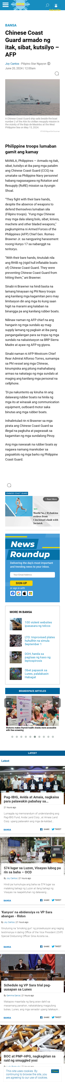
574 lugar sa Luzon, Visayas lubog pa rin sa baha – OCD (32, 870)
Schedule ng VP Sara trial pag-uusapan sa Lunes (27, 987)
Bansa (10, 25)
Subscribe (55, 10)
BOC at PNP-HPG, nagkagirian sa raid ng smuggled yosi (29, 1058)
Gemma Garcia (13, 995)
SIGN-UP (21, 583)
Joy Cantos (12, 63)
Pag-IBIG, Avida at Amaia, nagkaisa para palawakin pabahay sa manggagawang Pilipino (31, 799)
